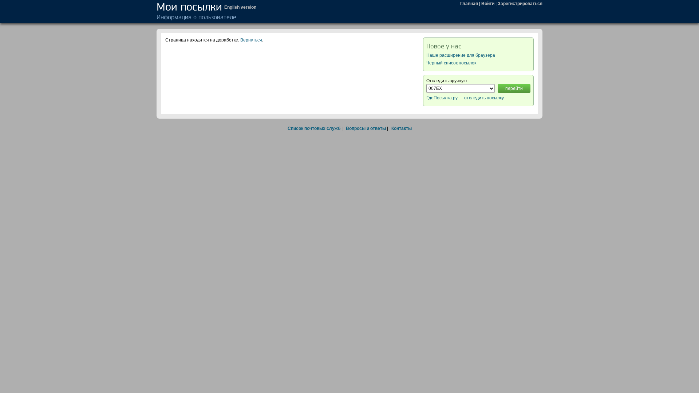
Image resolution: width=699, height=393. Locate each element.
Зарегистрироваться (520, 3)
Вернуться (251, 40)
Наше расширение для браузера (460, 55)
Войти (487, 3)
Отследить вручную (446, 80)
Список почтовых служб (314, 128)
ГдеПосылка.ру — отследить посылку (465, 97)
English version (240, 7)
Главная (469, 3)
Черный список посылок (451, 63)
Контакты (401, 128)
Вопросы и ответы (366, 128)
